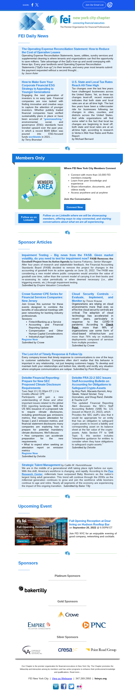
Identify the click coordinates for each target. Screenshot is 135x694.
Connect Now (75, 207)
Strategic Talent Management (41, 464)
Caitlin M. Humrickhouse (78, 465)
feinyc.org (101, 678)
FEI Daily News (33, 36)
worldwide (35, 136)
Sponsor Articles (35, 242)
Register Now (30, 339)
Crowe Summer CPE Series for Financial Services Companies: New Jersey (42, 297)
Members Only (30, 157)
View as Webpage (62, 678)
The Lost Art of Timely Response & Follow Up (52, 354)
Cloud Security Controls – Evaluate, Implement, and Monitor (92, 297)
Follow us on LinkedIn (29, 218)
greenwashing (53, 119)
